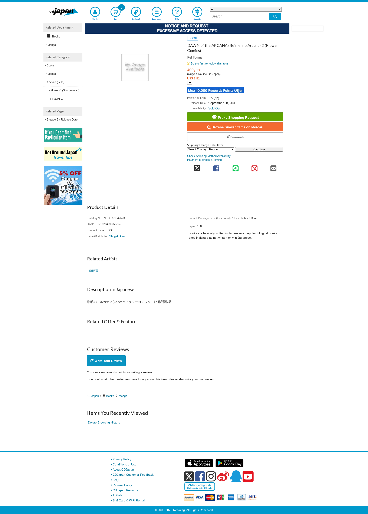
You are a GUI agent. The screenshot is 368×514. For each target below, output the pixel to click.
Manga (123, 396)
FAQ (116, 480)
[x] (189, 476)
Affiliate (117, 495)
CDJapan (93, 396)
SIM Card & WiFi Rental (129, 500)
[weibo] (223, 476)
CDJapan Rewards (125, 490)
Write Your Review (108, 361)
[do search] (275, 16)
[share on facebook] (216, 167)
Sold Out (214, 108)
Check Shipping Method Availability (209, 156)
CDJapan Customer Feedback (133, 474)
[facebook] (200, 476)
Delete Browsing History (104, 422)
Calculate (259, 149)
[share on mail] (273, 167)
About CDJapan (123, 469)
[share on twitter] (197, 167)
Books (110, 396)
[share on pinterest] (254, 167)
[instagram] (211, 476)
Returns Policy (122, 485)
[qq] (236, 476)
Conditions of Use (125, 464)
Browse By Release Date (62, 119)
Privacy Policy (122, 459)
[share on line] (235, 167)
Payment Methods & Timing (204, 159)
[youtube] (248, 476)
